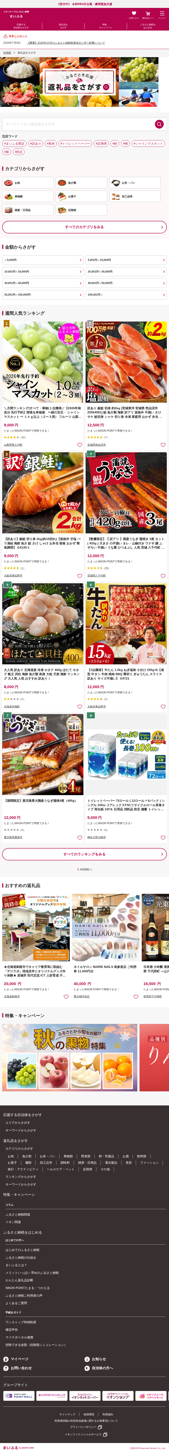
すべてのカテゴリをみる (84, 227)
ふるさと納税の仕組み (21, 1257)
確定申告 (12, 1329)
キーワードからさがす (21, 1130)
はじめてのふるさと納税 (22, 1250)
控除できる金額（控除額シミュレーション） (36, 1345)
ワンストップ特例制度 (21, 1322)
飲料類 (141, 1156)
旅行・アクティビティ (23, 1169)
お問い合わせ (21, 1368)
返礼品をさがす (63, 26)
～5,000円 (10, 260)
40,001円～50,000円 (100, 283)
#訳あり (35, 143)
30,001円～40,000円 (16, 283)
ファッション (149, 1162)
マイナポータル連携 (19, 1337)
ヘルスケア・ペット (61, 1169)
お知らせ (99, 1359)
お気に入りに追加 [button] (79, 444)
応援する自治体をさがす (21, 26)
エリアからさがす (18, 1122)
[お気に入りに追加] (79, 444)
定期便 (87, 1169)
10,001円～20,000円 (16, 271)
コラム (9, 1204)
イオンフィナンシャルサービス (83, 1434)
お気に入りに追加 (66, 996)
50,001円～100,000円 (17, 294)
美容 (129, 1162)
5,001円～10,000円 (99, 260)
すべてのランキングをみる (84, 854)
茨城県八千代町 (96, 575)
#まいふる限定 (14, 143)
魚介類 (26, 1156)
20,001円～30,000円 (100, 271)
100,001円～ (95, 294)
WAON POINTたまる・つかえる (28, 1288)
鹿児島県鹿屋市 (13, 837)
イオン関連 (13, 1222)
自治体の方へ (102, 1368)
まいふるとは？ (16, 1265)
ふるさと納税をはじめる (148, 26)
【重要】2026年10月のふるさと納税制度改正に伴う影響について (66, 42)
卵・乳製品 (106, 1156)
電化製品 (111, 1162)
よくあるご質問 (16, 1303)
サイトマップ (67, 1414)
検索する (159, 124)
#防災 (19, 152)
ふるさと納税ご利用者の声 (24, 1295)
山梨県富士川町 (13, 444)
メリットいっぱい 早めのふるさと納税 (32, 1272)
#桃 (125, 143)
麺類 (28, 1162)
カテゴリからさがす (19, 1148)
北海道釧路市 (12, 996)
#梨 (6, 152)
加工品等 (46, 1162)
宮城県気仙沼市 (96, 444)
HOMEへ (86, 869)
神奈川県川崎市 (96, 837)
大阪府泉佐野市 (13, 575)
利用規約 (108, 1414)
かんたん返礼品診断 (19, 1280)
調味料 (65, 1162)
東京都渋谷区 (82, 996)
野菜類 (85, 1156)
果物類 (68, 1156)
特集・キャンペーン (105, 26)
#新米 (51, 143)
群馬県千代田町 (152, 996)
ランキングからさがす (21, 1176)
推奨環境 (89, 1414)
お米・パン (47, 1156)
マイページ (19, 1359)
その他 (105, 1169)
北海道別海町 (12, 706)
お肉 (11, 1156)
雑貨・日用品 (87, 1162)
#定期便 (101, 143)
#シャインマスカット (148, 143)
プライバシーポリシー (83, 1427)
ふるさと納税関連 (18, 1214)
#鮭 (114, 143)
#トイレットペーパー (75, 143)
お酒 (126, 1156)
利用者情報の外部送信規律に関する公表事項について (86, 1420)
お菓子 (12, 1162)
